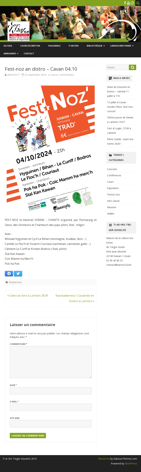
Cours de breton (30, 45)
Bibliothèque (94, 45)
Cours (110, 181)
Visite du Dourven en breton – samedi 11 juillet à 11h (118, 91)
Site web (14, 418)
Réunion (111, 207)
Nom (13, 385)
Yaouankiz (54, 45)
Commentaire (18, 344)
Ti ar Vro (73, 45)
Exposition (113, 188)
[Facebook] (125, 3)
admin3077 (13, 74)
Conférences (114, 175)
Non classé (113, 200)
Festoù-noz (15, 282)
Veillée (110, 213)
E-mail (14, 401)
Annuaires (10, 53)
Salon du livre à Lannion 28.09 (28, 295)
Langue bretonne (120, 45)
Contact (29, 53)
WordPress (130, 463)
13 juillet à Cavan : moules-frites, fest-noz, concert (120, 107)
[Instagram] (132, 3)
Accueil (8, 45)
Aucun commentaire (62, 74)
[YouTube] (128, 3)
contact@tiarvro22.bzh (118, 264)
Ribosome (104, 458)
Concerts (112, 169)
